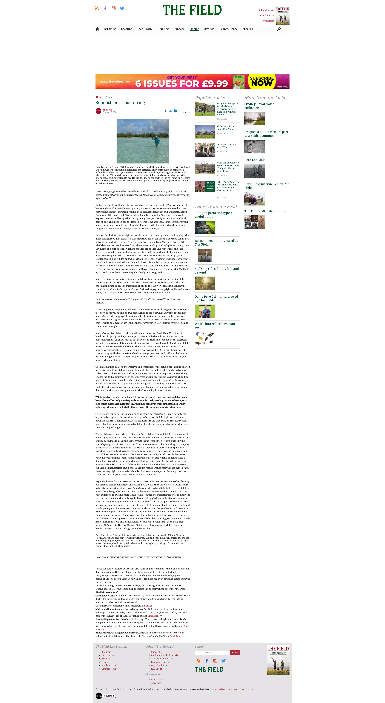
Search (235, 652)
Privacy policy (233, 689)
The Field (107, 109)
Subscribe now (266, 10)
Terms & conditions (218, 689)
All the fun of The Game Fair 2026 (225, 127)
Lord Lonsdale (254, 160)
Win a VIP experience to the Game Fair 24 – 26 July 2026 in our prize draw (228, 166)
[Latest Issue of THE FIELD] (283, 16)
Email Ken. (147, 605)
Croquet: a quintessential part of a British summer (266, 133)
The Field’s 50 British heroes (265, 211)
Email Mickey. (155, 615)
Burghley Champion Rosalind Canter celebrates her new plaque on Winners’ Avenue (227, 109)
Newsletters (268, 20)
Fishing (109, 97)
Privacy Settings (246, 689)
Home (99, 97)
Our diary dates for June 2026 (226, 146)
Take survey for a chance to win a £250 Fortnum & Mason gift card (228, 187)
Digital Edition (266, 15)
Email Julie (175, 636)
